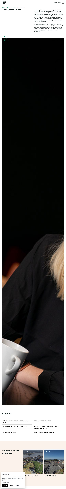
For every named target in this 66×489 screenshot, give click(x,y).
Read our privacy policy (5, 482)
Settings (17, 485)
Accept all (5, 485)
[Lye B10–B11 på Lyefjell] (54, 463)
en (59, 2)
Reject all (11, 485)
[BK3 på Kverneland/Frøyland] (33, 463)
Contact (55, 2)
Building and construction (7, 7)
